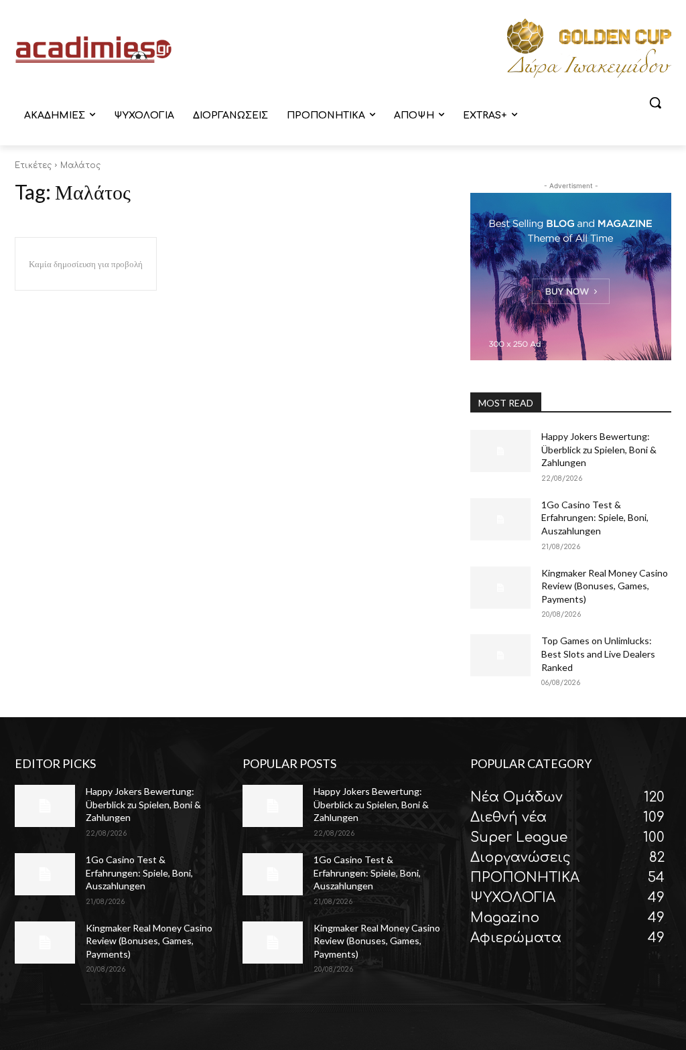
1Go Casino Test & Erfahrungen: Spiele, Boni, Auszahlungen (594, 517)
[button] (655, 102)
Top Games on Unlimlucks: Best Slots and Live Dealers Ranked (598, 653)
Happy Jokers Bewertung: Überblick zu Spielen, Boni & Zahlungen (599, 449)
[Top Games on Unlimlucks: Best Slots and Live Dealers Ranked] (500, 655)
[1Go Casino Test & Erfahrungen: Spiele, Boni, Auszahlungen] (500, 519)
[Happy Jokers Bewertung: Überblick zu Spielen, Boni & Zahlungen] (500, 451)
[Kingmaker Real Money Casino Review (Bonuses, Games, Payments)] (500, 588)
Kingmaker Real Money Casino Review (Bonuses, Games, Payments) (604, 586)
